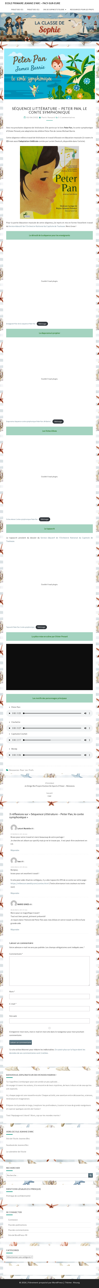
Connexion (13, 1219)
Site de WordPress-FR (17, 1235)
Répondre (15, 850)
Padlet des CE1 (17, 9)
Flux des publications (17, 1225)
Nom (12, 991)
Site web (13, 1016)
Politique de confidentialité (18, 1195)
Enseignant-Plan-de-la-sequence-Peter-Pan (20, 324)
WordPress (57, 1282)
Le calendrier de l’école (16, 1151)
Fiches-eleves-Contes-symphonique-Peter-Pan (22, 519)
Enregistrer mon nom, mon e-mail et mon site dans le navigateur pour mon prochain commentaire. (46, 1033)
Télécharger (42, 324)
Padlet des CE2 (33, 9)
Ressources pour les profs (82, 9)
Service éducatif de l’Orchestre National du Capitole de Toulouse (37, 226)
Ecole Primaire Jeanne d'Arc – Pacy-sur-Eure (32, 3)
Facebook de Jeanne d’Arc (17, 1145)
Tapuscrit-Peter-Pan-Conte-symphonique (20, 627)
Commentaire (16, 954)
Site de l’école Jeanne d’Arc (18, 1138)
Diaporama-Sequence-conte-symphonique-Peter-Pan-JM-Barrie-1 (28, 421)
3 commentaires (66, 117)
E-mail (12, 1004)
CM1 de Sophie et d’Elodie (53, 9)
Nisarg (76, 1282)
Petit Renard (48, 117)
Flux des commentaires (18, 1230)
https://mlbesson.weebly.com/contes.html (30, 883)
